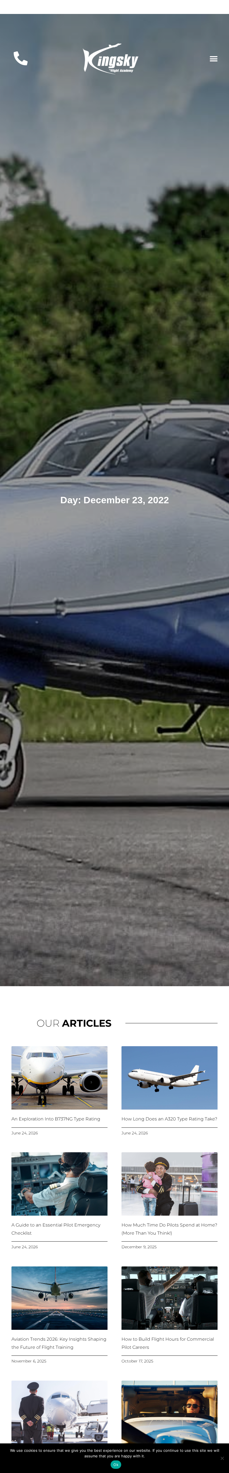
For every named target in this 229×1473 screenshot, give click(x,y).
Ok (115, 1464)
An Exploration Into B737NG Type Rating (55, 1119)
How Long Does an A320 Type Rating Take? (169, 1119)
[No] (222, 1458)
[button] (213, 59)
